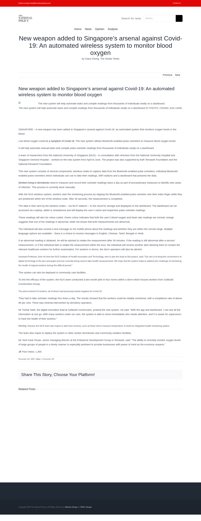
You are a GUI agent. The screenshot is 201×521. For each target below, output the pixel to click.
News (38, 359)
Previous (167, 75)
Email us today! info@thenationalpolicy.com (34, 3)
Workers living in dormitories (33, 182)
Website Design (71, 507)
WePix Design (86, 507)
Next (177, 75)
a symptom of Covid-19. (62, 141)
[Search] (122, 28)
